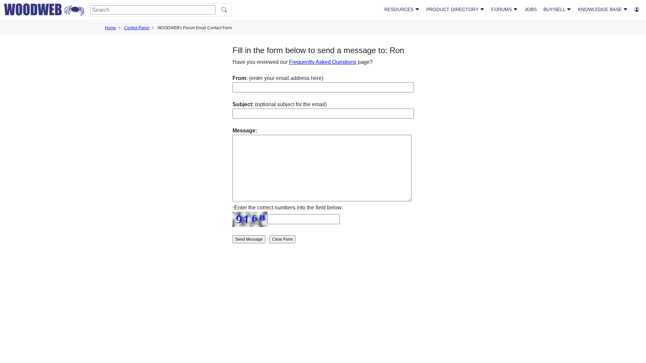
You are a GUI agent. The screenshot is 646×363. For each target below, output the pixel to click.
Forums (502, 9)
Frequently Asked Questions (322, 62)
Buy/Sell (555, 9)
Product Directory (453, 9)
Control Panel (136, 28)
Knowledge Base (600, 9)
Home (110, 28)
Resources (399, 9)
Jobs (531, 9)
